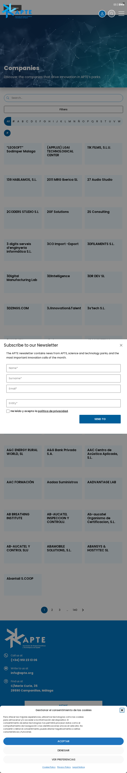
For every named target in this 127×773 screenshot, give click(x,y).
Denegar (63, 750)
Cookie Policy (49, 767)
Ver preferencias (63, 759)
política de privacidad (53, 411)
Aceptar (63, 741)
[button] (122, 710)
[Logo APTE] (17, 11)
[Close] (121, 345)
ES (115, 4)
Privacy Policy (64, 767)
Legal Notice (78, 767)
